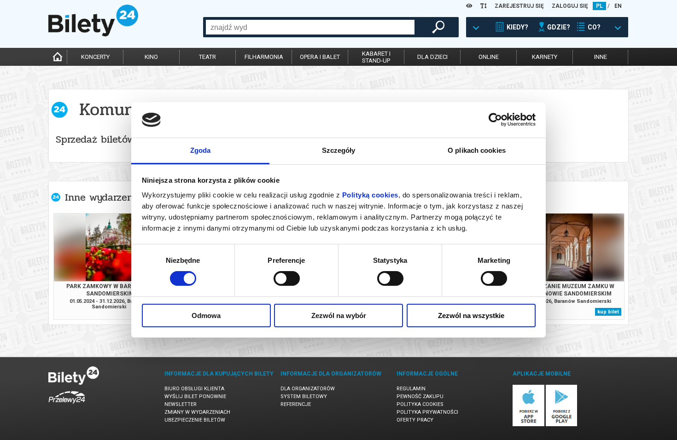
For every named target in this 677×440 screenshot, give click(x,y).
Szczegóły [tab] (339, 150)
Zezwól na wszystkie (471, 315)
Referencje (295, 404)
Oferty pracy (415, 420)
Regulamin (411, 389)
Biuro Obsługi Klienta (194, 389)
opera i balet (320, 56)
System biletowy (303, 396)
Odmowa (206, 315)
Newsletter (180, 404)
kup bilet (608, 312)
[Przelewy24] (66, 405)
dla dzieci (432, 56)
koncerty (95, 56)
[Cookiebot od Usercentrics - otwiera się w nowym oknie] (495, 120)
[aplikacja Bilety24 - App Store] (528, 425)
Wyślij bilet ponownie (195, 396)
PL (599, 6)
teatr (207, 56)
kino (151, 56)
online (489, 56)
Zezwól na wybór (338, 315)
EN (618, 6)
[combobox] (310, 27)
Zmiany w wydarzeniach (197, 412)
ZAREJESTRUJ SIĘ (519, 6)
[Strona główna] (93, 34)
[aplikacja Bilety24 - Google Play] (562, 425)
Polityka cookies (420, 404)
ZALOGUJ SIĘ (570, 6)
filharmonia (264, 56)
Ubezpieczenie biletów (194, 420)
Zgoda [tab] (200, 150)
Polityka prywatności (427, 412)
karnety (544, 56)
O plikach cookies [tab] (477, 150)
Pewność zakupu (420, 396)
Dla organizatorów (307, 389)
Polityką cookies (370, 195)
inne (600, 56)
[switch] (287, 278)
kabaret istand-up (376, 57)
